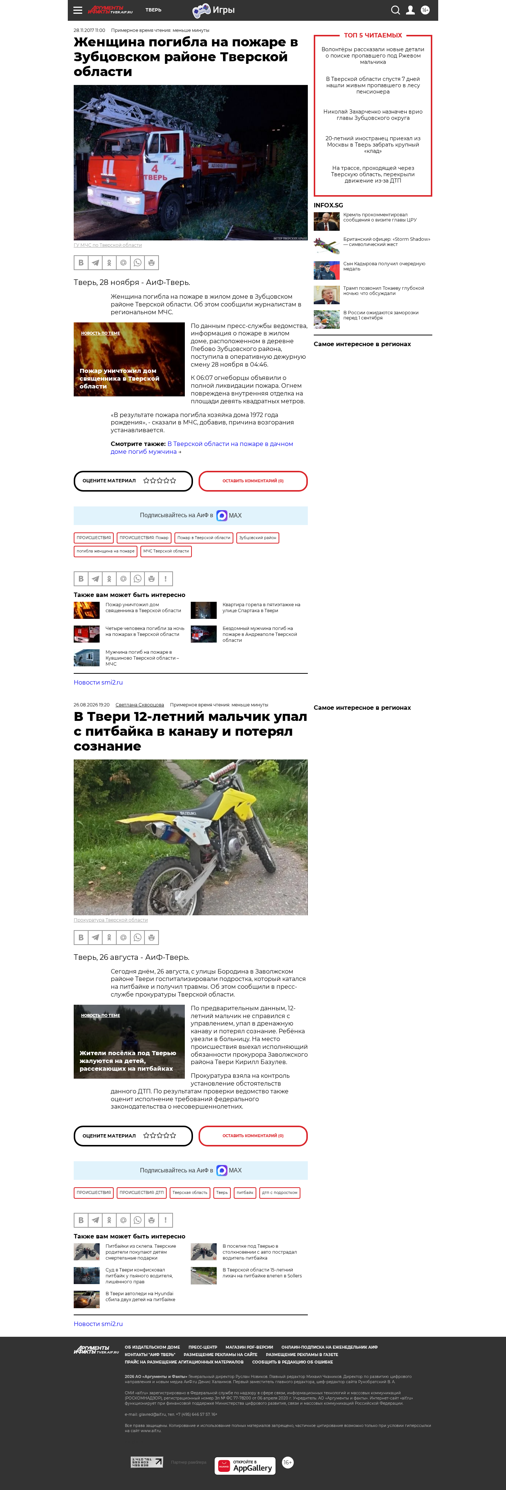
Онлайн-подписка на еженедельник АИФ (330, 1347)
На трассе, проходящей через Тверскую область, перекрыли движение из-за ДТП (373, 174)
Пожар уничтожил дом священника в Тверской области (143, 607)
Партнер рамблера (188, 1462)
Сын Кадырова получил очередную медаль (384, 266)
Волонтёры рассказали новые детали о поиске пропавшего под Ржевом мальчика (373, 55)
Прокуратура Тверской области (111, 920)
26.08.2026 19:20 (92, 705)
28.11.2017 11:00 (89, 30)
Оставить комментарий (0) (253, 481)
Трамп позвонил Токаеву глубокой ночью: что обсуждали (383, 291)
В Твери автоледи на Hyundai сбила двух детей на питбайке (140, 1296)
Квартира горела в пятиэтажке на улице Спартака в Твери (261, 607)
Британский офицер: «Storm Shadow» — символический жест (386, 242)
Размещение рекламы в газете (302, 1354)
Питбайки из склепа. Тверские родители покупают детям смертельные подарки (141, 1252)
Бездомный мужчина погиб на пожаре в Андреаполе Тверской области (260, 634)
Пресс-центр (203, 1347)
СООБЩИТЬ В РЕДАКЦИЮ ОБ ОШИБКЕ (292, 1362)
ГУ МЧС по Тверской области (108, 245)
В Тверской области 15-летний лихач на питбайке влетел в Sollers (262, 1273)
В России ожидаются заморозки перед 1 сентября (381, 315)
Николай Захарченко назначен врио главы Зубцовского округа (373, 115)
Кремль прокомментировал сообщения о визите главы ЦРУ (380, 217)
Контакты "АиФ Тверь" (150, 1354)
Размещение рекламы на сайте (220, 1354)
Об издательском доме (152, 1347)
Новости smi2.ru (98, 682)
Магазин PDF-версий (249, 1347)
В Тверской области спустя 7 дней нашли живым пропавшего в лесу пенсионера (373, 85)
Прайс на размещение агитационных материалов (184, 1362)
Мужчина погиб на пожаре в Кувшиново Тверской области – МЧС (142, 658)
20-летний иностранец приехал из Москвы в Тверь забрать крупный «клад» (373, 144)
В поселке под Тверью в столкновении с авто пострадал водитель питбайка (260, 1252)
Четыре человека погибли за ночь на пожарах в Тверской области (145, 631)
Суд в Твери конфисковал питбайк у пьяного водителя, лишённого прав (139, 1275)
